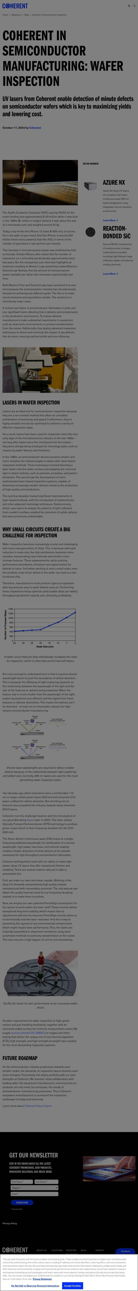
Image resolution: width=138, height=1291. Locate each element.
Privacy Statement (42, 1279)
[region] (69, 1272)
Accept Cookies (72, 1285)
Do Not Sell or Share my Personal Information (35, 1285)
